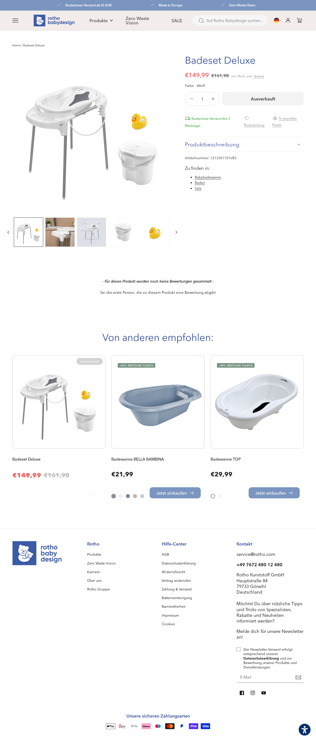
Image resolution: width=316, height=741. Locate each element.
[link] (299, 20)
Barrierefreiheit (173, 606)
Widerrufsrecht (173, 571)
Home (16, 45)
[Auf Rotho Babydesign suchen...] (201, 20)
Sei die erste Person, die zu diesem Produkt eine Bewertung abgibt (158, 292)
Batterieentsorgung (177, 597)
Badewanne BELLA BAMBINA (137, 459)
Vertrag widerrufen (176, 580)
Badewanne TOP (226, 459)
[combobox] (230, 20)
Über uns (94, 580)
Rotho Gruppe (98, 589)
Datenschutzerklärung (179, 563)
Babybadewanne (208, 177)
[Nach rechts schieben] (176, 232)
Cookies (168, 623)
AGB (165, 554)
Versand (259, 76)
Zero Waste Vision (101, 563)
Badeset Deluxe (26, 459)
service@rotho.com (256, 554)
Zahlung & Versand (177, 589)
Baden (200, 182)
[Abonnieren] (298, 677)
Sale (198, 188)
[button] (21, 20)
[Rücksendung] (256, 117)
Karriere (93, 571)
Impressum (170, 615)
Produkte (94, 554)
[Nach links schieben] (8, 232)
